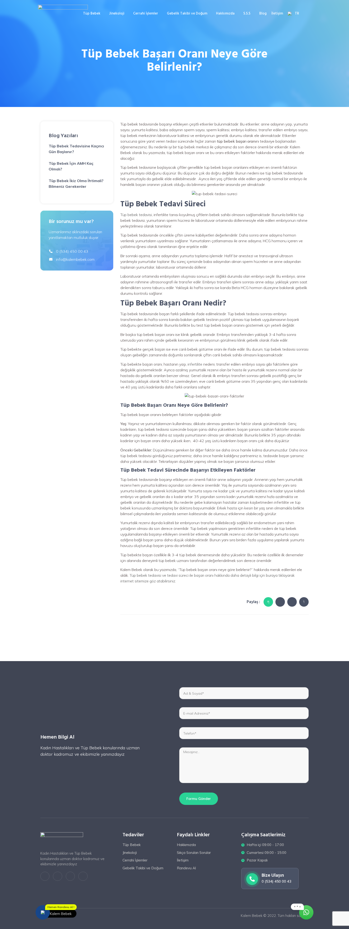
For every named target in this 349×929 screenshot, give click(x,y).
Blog (263, 13)
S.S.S (246, 13)
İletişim (277, 13)
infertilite (195, 364)
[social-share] (268, 602)
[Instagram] (70, 876)
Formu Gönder (198, 798)
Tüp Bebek (91, 13)
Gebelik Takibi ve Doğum (187, 13)
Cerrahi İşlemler (145, 13)
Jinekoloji (116, 13)
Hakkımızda (225, 13)
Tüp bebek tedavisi (136, 214)
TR (297, 13)
